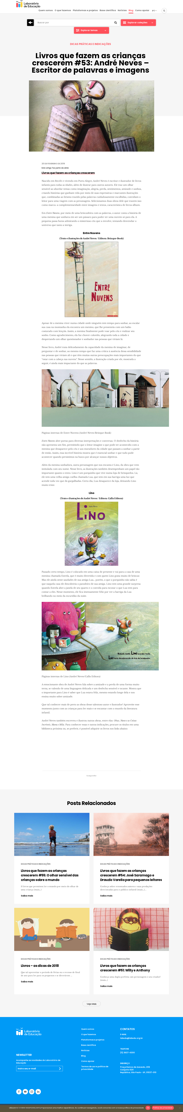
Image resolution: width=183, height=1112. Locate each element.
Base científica (108, 10)
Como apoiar (142, 10)
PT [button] (153, 10)
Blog (131, 10)
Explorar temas (89, 30)
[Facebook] (19, 1091)
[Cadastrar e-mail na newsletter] (60, 1068)
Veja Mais (91, 1004)
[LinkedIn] (38, 1091)
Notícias (122, 10)
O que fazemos (63, 10)
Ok (148, 1108)
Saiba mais (27, 895)
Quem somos (45, 10)
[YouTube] (25, 1091)
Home (30, 22)
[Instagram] (31, 1091)
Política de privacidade (163, 1108)
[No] (179, 1108)
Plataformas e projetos (85, 10)
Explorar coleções (137, 22)
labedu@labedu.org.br (131, 1038)
